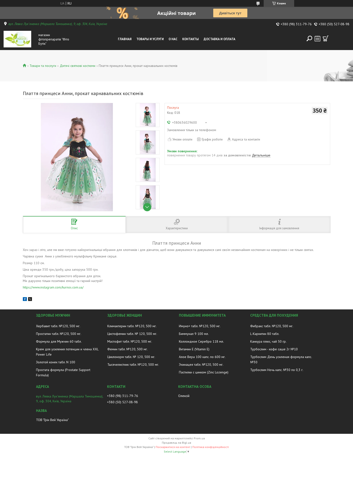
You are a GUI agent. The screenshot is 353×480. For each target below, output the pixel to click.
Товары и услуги (150, 39)
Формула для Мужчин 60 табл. (59, 341)
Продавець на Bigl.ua (176, 442)
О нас (173, 39)
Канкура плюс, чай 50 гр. (268, 341)
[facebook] (25, 300)
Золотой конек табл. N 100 (55, 362)
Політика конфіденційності (210, 447)
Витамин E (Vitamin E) (194, 349)
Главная (125, 39)
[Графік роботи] (317, 38)
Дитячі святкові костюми (77, 66)
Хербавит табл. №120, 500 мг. (58, 326)
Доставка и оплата (219, 39)
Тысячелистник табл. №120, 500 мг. (133, 364)
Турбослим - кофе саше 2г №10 (274, 349)
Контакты (190, 39)
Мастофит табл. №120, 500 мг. (129, 341)
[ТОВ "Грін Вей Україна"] (20, 39)
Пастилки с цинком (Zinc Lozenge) (203, 372)
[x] (30, 300)
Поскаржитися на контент (173, 447)
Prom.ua (199, 438)
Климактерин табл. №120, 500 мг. (132, 326)
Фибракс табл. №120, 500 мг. (271, 326)
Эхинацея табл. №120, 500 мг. (201, 364)
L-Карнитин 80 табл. (264, 334)
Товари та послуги (43, 66)
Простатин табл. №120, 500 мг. (58, 334)
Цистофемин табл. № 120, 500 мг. (132, 334)
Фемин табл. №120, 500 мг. (127, 349)
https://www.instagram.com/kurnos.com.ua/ (53, 287)
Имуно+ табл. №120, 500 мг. (199, 326)
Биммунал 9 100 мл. (194, 334)
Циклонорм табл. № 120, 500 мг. (131, 357)
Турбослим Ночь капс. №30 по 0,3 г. (276, 370)
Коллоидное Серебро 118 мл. (201, 341)
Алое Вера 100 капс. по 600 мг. (202, 357)
